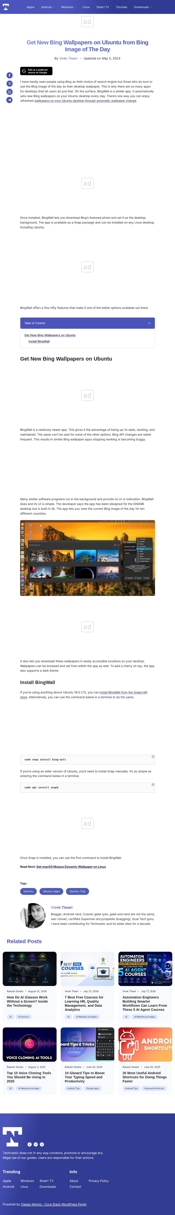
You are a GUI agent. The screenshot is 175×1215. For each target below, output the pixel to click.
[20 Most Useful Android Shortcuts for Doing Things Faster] (145, 1044)
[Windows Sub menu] (75, 7)
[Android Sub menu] (53, 7)
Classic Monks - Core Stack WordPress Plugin (54, 1204)
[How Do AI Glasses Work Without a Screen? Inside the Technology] (30, 969)
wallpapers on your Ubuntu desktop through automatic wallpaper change (85, 100)
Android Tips (74, 1088)
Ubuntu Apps (51, 891)
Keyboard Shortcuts (154, 1088)
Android (46, 7)
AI (10, 1016)
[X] (9, 84)
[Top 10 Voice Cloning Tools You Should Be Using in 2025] (30, 1044)
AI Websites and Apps (86, 1016)
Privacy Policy (99, 1180)
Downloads (141, 7)
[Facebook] (9, 75)
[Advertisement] (87, 130)
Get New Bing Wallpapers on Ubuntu (50, 335)
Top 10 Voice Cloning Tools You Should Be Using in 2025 (29, 1077)
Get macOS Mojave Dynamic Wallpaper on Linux (71, 866)
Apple (30, 7)
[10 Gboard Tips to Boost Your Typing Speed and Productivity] (88, 1044)
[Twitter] (42, 1144)
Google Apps (92, 1088)
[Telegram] (9, 100)
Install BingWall (39, 341)
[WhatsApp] (9, 92)
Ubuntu (28, 891)
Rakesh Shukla (15, 991)
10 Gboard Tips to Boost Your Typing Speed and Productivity (85, 1077)
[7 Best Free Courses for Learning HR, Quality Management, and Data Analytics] (88, 969)
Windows (67, 7)
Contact (75, 1186)
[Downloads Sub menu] (151, 7)
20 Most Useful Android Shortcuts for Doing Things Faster (145, 1077)
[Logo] (6, 7)
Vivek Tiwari (68, 58)
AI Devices (23, 1016)
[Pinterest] (36, 1144)
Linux (86, 7)
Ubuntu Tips (77, 891)
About (74, 1180)
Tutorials (121, 7)
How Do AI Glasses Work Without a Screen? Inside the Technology (27, 1001)
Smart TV (103, 7)
